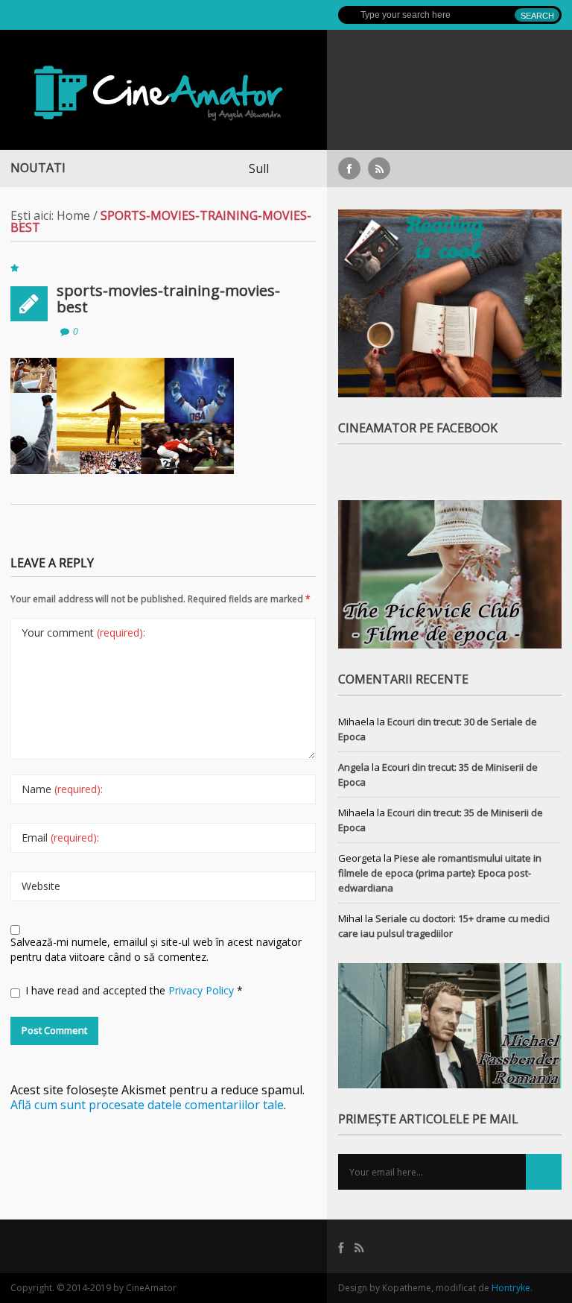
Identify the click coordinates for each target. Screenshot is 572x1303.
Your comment (83, 632)
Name (62, 789)
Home (73, 215)
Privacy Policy (202, 990)
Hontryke (511, 1287)
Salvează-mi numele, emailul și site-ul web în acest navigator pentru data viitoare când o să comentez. (156, 949)
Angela (353, 767)
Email (60, 837)
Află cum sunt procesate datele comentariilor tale (147, 1105)
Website (41, 886)
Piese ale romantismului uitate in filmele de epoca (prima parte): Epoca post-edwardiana (439, 873)
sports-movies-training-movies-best (168, 298)
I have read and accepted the (134, 990)
